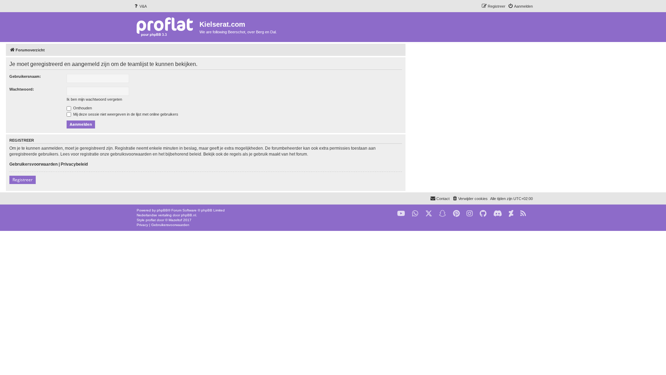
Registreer (22, 180)
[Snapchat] (442, 213)
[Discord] (498, 213)
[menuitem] (140, 6)
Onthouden (82, 108)
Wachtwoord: (21, 89)
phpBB (162, 210)
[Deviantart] (511, 213)
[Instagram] (470, 213)
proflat (151, 220)
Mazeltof (175, 220)
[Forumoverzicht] (166, 26)
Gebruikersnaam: (25, 76)
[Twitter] (429, 213)
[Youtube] (401, 213)
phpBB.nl (188, 215)
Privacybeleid (74, 164)
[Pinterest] (456, 213)
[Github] (483, 213)
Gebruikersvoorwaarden (33, 164)
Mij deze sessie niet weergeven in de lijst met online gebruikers (125, 114)
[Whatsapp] (415, 213)
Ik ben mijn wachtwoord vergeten (94, 99)
